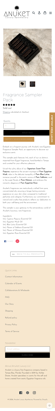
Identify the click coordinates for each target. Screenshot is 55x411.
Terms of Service (12, 331)
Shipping (6, 112)
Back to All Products (29, 254)
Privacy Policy (11, 325)
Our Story (9, 304)
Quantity (6, 121)
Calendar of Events (13, 284)
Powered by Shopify (40, 399)
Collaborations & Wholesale (17, 290)
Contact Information (13, 277)
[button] (9, 105)
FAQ (7, 297)
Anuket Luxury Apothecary (23, 399)
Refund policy (11, 318)
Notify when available (19, 139)
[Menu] (50, 12)
